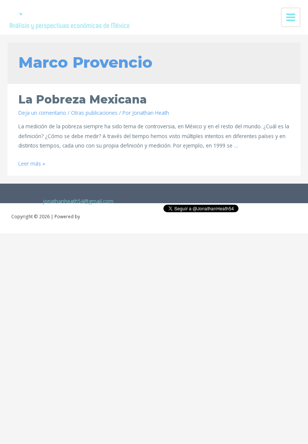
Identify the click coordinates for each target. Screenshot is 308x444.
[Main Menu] (291, 17)
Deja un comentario (42, 112)
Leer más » (31, 163)
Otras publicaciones (94, 112)
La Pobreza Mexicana (82, 99)
